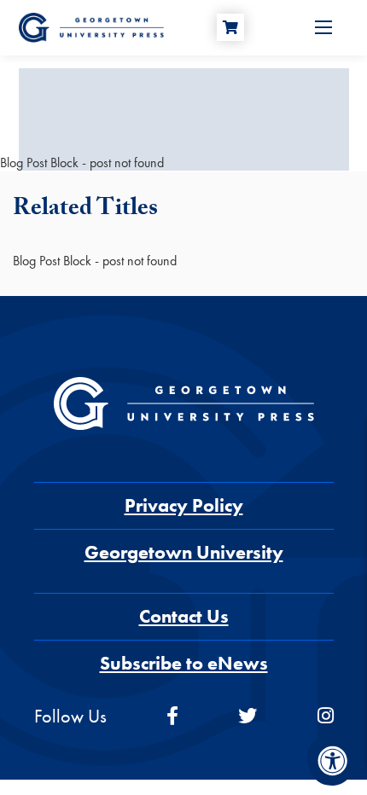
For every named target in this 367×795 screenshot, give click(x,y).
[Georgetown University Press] (91, 26)
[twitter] (247, 716)
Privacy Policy (184, 505)
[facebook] (172, 716)
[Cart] (230, 27)
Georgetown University (183, 552)
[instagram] (325, 716)
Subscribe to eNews (184, 663)
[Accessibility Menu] (332, 760)
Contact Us (184, 616)
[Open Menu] (323, 27)
